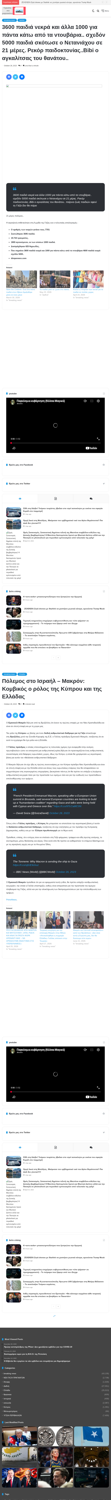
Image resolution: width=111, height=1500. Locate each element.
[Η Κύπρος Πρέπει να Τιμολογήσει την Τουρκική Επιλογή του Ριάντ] (19, 1457)
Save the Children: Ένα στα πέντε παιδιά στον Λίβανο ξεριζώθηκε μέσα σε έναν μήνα (20, 292)
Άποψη (7, 1382)
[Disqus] (55, 348)
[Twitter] (15, 77)
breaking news (9, 20)
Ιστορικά (7, 1399)
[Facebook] (9, 77)
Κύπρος (7, 1407)
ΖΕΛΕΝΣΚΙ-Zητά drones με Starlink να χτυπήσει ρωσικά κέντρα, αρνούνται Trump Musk (64, 609)
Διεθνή (21, 20)
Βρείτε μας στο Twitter (19, 483)
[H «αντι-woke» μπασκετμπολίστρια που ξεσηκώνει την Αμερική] (13, 600)
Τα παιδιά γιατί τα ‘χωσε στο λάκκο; (54, 289)
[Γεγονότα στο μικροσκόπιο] (14, 11)
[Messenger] (22, 77)
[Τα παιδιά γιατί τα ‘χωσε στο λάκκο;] (55, 279)
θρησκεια (7, 1394)
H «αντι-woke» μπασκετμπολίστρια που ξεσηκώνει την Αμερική (52, 597)
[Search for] (98, 12)
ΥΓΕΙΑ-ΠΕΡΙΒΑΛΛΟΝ (13, 1415)
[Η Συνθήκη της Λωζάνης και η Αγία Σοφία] (91, 1457)
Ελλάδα (7, 1390)
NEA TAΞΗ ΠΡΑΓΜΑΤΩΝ (14, 1378)
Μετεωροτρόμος (10, 1411)
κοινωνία (7, 1403)
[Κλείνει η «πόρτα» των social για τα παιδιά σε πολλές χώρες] (88, 279)
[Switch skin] (93, 12)
